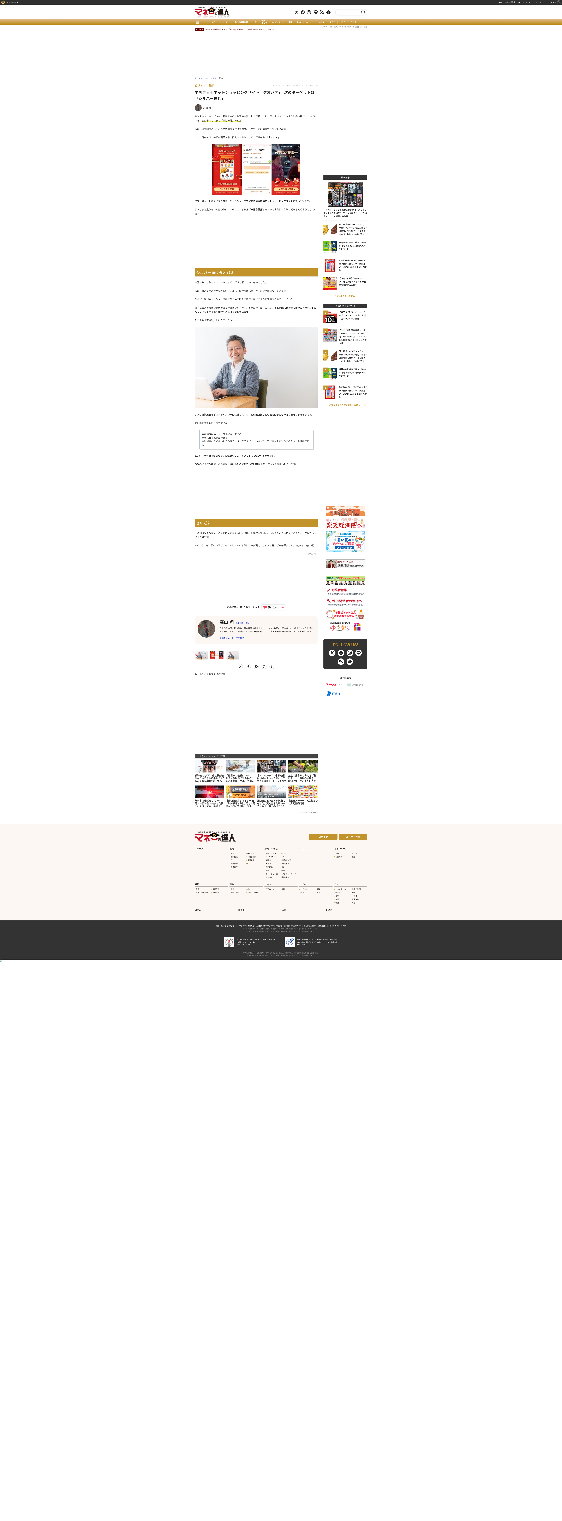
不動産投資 (251, 857)
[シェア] (248, 666)
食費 (267, 870)
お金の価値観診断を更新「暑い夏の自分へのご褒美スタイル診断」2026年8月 (240, 29)
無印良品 (269, 867)
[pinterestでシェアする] (264, 666)
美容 (284, 870)
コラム (343, 22)
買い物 (354, 853)
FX (232, 860)
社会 (319, 892)
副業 (319, 889)
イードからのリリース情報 (336, 926)
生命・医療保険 (202, 892)
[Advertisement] (256, 713)
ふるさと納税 (252, 892)
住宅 (337, 896)
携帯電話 (285, 877)
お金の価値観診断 (240, 22)
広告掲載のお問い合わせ (265, 926)
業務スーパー (271, 860)
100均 (284, 853)
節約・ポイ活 (264, 22)
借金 (284, 889)
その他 (353, 22)
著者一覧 (219, 926)
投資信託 (234, 857)
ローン (309, 22)
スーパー (285, 867)
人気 (213, 22)
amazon (269, 877)
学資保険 (215, 892)
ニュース (224, 22)
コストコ (285, 857)
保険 (290, 22)
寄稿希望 (251, 926)
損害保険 (215, 889)
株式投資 (250, 853)
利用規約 (279, 926)
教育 (337, 903)
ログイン (323, 836)
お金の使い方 (340, 889)
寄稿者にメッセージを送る (232, 638)
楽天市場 (285, 863)
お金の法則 (356, 889)
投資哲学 (234, 867)
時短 (353, 903)
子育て (354, 896)
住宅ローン (270, 889)
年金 (249, 889)
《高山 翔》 (312, 553)
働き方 (338, 892)
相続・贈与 (235, 892)
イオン (268, 863)
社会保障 (355, 899)
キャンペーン (277, 22)
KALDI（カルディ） (273, 857)
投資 (255, 22)
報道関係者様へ (230, 926)
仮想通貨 (250, 860)
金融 (353, 857)
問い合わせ (242, 926)
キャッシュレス (272, 874)
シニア (302, 848)
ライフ (332, 22)
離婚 (353, 892)
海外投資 (234, 863)
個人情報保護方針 (310, 926)
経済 (302, 892)
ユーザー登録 (353, 836)
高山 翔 (227, 622)
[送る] (256, 666)
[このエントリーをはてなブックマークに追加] (271, 666)
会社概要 (321, 926)
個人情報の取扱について (293, 926)
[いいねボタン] (272, 607)
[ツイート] (240, 666)
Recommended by (304, 813)
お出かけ (338, 857)
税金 (299, 22)
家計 (337, 899)
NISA (249, 863)
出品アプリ (286, 860)
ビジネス (320, 22)
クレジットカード (289, 874)
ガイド (241, 909)
